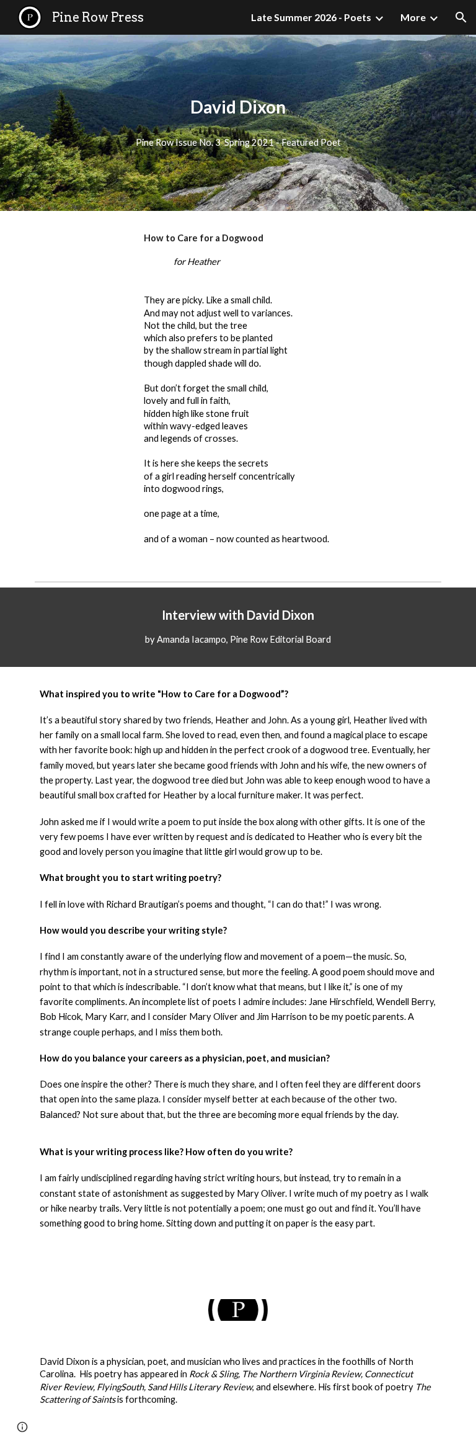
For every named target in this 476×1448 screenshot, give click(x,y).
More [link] (413, 17)
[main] (237, 107)
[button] (461, 17)
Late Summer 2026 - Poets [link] (311, 17)
